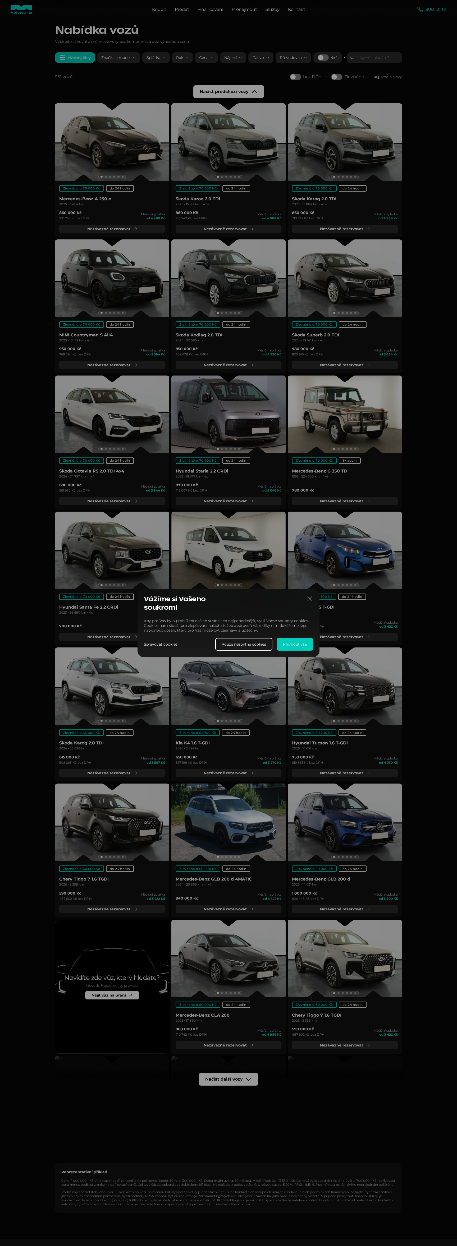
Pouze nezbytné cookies (244, 644)
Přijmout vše (295, 644)
